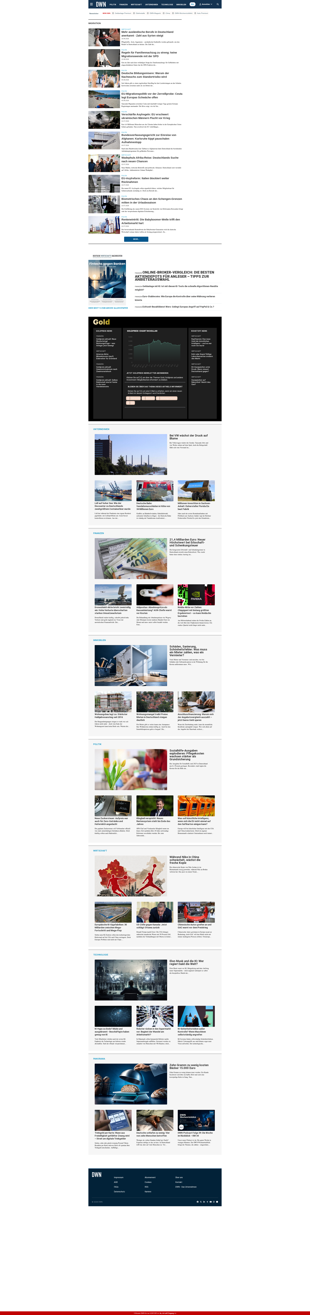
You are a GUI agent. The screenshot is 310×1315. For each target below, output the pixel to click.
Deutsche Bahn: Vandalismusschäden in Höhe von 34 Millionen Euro (153, 506)
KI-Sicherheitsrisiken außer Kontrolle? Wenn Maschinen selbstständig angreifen (192, 1032)
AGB (116, 1182)
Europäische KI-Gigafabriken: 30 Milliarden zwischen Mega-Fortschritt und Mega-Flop (111, 927)
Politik (113, 5)
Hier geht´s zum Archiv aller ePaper (108, 308)
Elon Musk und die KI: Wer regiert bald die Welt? (187, 963)
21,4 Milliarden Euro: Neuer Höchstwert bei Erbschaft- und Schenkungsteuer (187, 542)
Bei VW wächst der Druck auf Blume (189, 437)
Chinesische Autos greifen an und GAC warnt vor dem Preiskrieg (194, 926)
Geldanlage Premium (123, 13)
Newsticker (93, 13)
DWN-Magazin (155, 13)
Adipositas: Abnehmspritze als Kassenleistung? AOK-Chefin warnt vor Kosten (154, 610)
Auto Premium (202, 13)
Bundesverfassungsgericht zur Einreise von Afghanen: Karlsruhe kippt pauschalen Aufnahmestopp (148, 139)
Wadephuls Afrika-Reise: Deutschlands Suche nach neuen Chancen (149, 159)
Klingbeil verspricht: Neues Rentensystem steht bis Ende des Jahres (153, 821)
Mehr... (136, 239)
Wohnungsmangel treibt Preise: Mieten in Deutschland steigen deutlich (152, 717)
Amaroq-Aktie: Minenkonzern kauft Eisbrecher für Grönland (106, 356)
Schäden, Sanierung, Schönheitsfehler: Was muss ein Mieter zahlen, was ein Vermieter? (188, 651)
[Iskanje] (218, 3)
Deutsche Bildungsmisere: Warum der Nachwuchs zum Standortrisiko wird (145, 75)
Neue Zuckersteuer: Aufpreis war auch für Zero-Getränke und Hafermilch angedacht (111, 821)
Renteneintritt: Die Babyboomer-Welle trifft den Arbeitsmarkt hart (150, 221)
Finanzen (123, 5)
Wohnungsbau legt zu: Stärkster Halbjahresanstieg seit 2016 (111, 715)
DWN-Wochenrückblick (183, 13)
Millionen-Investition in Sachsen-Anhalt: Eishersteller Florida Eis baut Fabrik (194, 506)
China (168, 13)
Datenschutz (119, 1191)
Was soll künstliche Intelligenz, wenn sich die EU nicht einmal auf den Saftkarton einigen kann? (194, 821)
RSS (146, 1187)
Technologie (167, 5)
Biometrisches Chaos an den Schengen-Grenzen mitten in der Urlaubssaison (151, 200)
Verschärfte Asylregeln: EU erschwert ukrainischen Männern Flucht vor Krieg (145, 116)
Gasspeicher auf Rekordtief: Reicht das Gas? (200, 382)
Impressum (118, 1177)
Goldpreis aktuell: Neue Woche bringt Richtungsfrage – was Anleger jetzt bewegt (106, 342)
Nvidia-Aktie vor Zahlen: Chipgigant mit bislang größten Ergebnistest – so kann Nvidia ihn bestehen (194, 611)
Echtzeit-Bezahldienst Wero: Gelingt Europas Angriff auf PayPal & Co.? (178, 306)
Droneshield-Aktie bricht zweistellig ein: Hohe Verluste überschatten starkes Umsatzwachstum (113, 610)
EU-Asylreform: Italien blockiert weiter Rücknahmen (145, 180)
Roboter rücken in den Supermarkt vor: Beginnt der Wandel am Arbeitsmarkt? (153, 1032)
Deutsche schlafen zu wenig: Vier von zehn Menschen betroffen (153, 1134)
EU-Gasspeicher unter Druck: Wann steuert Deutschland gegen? (200, 369)
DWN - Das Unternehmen (186, 1187)
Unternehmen (151, 5)
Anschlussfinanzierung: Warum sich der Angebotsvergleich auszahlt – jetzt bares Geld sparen (196, 717)
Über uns (179, 1177)
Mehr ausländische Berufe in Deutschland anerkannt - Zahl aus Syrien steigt (147, 33)
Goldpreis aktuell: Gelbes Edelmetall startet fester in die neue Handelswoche (107, 383)
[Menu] (91, 4)
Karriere (148, 1191)
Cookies (148, 1182)
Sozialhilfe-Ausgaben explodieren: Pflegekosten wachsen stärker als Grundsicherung (187, 755)
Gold (132, 403)
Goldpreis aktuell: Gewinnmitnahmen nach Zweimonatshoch (106, 369)
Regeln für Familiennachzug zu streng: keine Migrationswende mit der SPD (149, 54)
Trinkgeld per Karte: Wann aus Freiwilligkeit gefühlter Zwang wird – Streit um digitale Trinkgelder (112, 1136)
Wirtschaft (136, 5)
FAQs (116, 1187)
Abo (192, 4)
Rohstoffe (150, 398)
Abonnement (150, 1177)
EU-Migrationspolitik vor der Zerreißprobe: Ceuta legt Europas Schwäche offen (151, 95)
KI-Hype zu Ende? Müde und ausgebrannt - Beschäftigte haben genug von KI (112, 1032)
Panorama (99, 1058)
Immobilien (181, 5)
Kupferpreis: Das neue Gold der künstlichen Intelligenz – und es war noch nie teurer (201, 342)
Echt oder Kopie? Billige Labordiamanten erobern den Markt (202, 356)
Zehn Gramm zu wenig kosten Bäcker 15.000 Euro (189, 1067)
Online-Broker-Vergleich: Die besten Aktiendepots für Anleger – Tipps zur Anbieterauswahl (174, 276)
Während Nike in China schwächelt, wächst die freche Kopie (185, 860)
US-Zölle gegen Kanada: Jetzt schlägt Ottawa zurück (151, 926)
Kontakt (178, 1182)
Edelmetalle (140, 13)
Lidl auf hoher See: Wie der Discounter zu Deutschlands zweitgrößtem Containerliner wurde (112, 506)
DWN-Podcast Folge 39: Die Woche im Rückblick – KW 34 (195, 1134)
